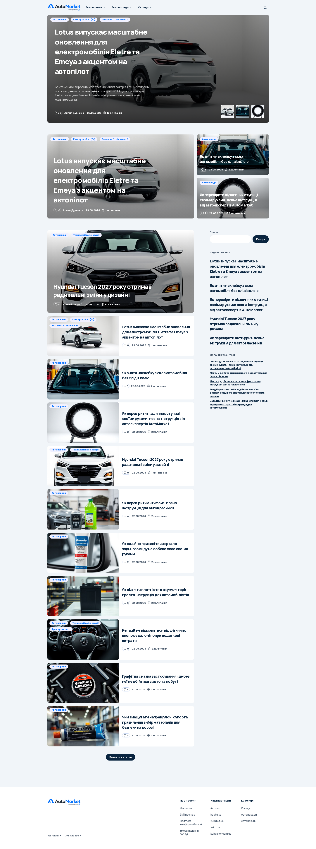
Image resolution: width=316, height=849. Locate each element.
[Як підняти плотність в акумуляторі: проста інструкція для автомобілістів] (83, 596)
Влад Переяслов (219, 389)
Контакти (53, 835)
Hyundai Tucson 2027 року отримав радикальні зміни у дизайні (234, 324)
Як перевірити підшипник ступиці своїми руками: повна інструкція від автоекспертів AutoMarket (239, 304)
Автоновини (60, 139)
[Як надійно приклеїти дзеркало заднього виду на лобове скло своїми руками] (83, 553)
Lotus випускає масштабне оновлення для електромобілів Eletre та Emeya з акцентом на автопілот (237, 269)
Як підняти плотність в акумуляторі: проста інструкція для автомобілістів (239, 404)
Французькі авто (61, 629)
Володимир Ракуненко (223, 400)
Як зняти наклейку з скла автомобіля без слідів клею (234, 288)
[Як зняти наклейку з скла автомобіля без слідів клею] (158, 69)
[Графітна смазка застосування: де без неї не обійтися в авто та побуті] (83, 683)
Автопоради (60, 19)
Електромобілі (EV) (84, 139)
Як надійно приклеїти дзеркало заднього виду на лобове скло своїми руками (237, 392)
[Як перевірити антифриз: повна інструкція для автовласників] (83, 509)
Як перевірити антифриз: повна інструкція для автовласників (237, 340)
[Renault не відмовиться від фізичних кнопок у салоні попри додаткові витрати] (83, 639)
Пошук (214, 232)
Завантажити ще (120, 757)
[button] (265, 7)
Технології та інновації (115, 139)
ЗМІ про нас (72, 835)
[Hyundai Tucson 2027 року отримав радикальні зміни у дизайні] (120, 271)
